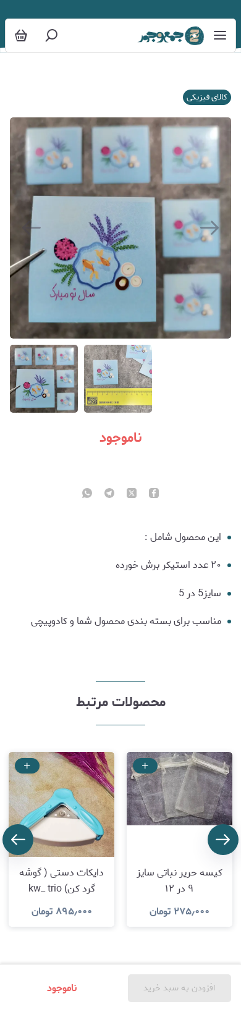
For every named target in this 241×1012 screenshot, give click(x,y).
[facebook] (154, 494)
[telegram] (109, 494)
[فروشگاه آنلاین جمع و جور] (171, 36)
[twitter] (132, 494)
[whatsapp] (87, 494)
